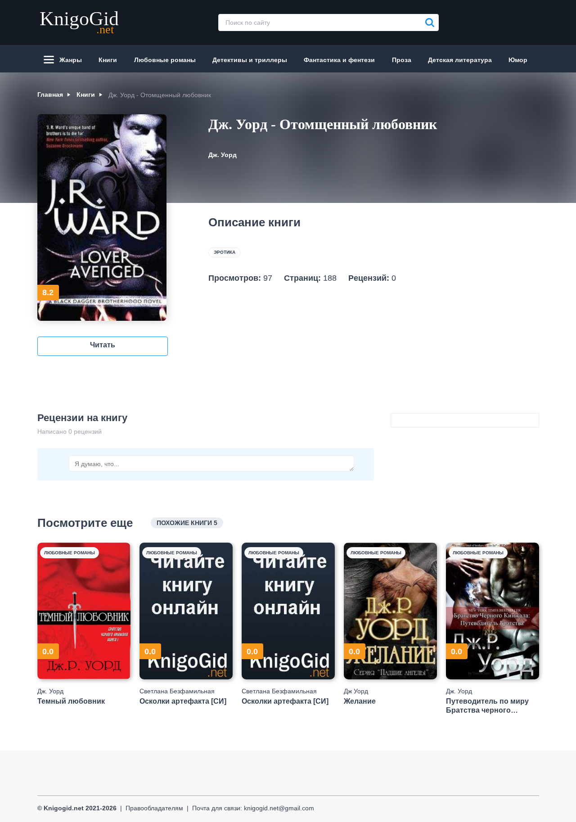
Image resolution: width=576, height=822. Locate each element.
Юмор (517, 59)
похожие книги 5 (187, 522)
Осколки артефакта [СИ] (183, 701)
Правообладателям (154, 808)
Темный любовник (71, 701)
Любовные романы (165, 59)
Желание (360, 701)
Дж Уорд (356, 691)
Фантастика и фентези (339, 59)
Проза (401, 59)
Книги (108, 59)
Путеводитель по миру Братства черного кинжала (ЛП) (487, 705)
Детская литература (460, 59)
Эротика (224, 252)
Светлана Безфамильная (177, 691)
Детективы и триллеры (249, 59)
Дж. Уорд (222, 154)
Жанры (70, 59)
